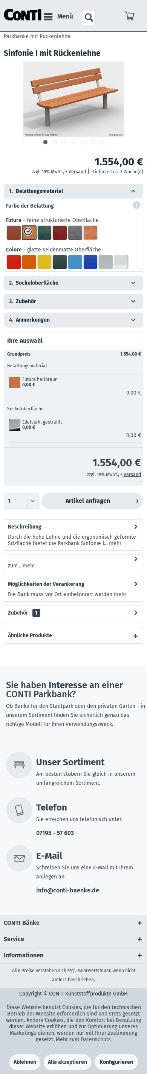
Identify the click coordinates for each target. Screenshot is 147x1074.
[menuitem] (58, 16)
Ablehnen (25, 1062)
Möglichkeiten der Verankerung (46, 584)
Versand (77, 171)
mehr (114, 543)
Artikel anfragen (88, 500)
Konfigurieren (116, 1062)
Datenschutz (95, 1039)
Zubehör (23, 613)
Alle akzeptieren (67, 1062)
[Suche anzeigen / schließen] (88, 17)
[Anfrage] (130, 17)
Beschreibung (24, 527)
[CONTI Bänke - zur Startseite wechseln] (22, 15)
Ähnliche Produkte (30, 635)
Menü (65, 16)
